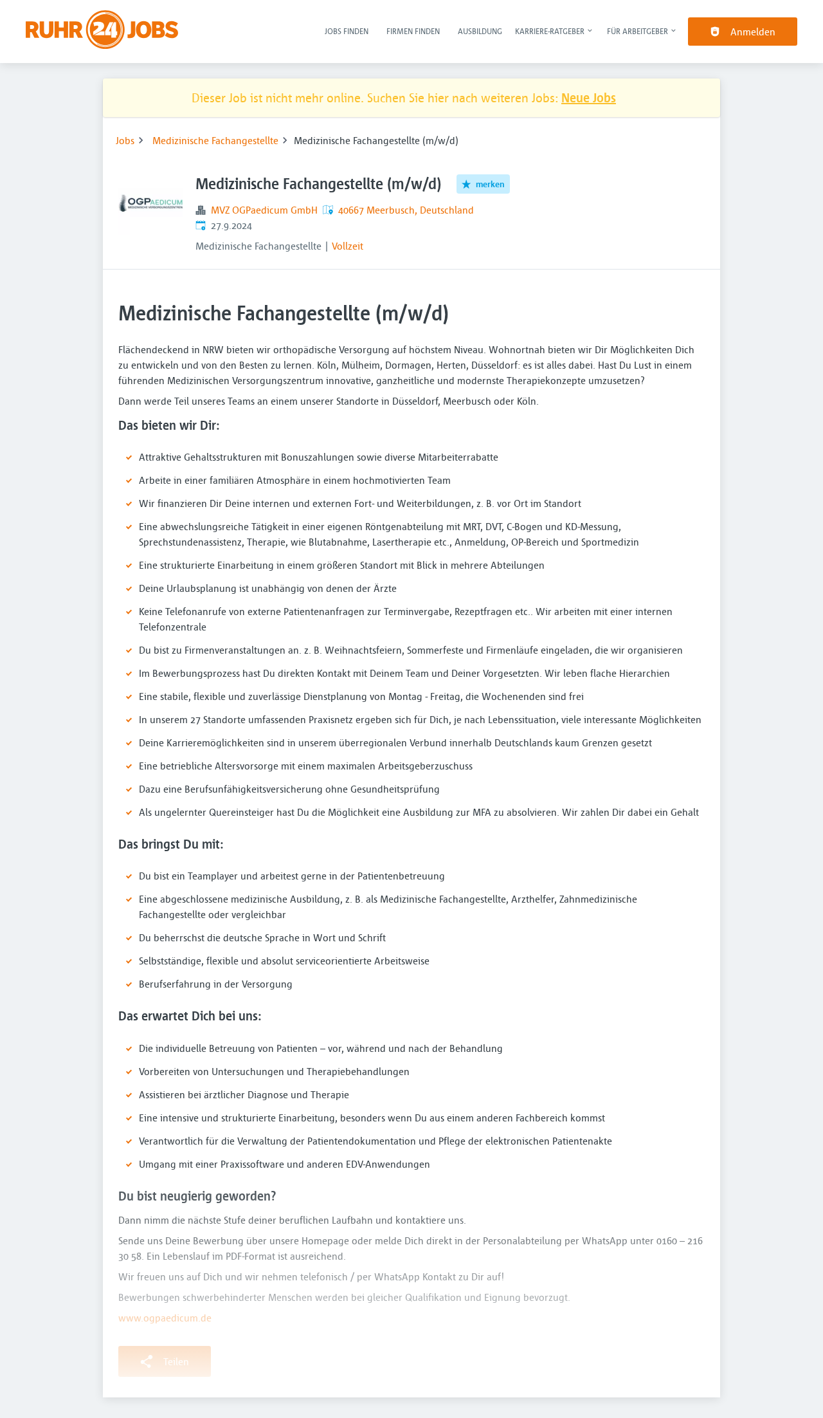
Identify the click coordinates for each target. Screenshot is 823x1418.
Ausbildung (480, 31)
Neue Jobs (588, 97)
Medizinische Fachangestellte (215, 140)
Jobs (125, 140)
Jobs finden (346, 31)
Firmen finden (413, 31)
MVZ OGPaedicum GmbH (264, 209)
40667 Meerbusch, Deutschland (406, 209)
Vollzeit (347, 245)
